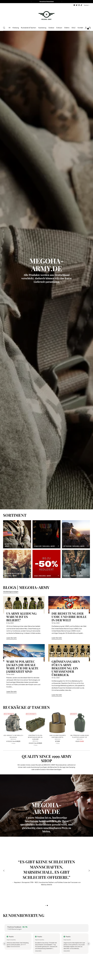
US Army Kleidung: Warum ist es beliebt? (21, 616)
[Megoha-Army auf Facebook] (74, 5)
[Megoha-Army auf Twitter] (76, 5)
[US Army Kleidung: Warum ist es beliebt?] (24, 605)
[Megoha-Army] (46, 15)
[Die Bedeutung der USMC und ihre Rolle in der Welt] (69, 605)
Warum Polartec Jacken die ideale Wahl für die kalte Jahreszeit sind (22, 666)
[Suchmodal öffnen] (4, 28)
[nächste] (62, 1)
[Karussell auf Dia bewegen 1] (45, 905)
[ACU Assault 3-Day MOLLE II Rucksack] (13, 722)
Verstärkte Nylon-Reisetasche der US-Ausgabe (35, 737)
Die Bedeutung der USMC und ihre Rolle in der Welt (69, 616)
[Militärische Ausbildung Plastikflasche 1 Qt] (79, 722)
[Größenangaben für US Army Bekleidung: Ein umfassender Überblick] (69, 653)
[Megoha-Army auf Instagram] (79, 5)
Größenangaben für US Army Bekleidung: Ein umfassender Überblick (66, 668)
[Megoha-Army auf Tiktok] (81, 5)
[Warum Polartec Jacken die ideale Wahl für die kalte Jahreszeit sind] (24, 653)
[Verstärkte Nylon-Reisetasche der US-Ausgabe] (35, 722)
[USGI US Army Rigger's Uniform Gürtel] (57, 722)
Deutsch (86, 5)
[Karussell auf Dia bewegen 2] (47, 905)
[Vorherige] (31, 1)
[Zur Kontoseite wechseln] (85, 28)
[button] (10, 951)
